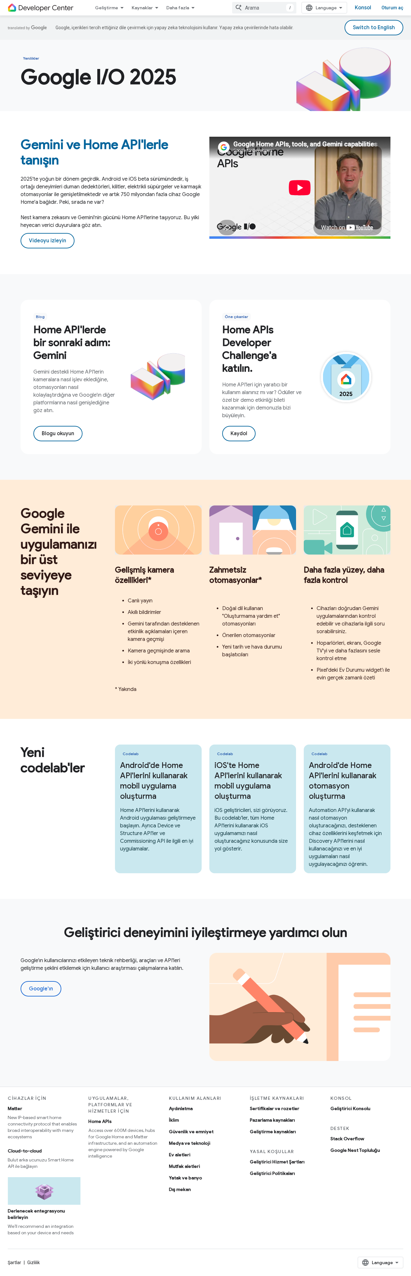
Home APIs (100, 1121)
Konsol (363, 7)
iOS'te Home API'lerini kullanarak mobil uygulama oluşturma (248, 781)
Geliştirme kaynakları (273, 1131)
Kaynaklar (142, 8)
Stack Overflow (347, 1139)
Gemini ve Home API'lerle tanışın (94, 152)
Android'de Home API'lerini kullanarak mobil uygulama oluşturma (154, 781)
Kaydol (239, 433)
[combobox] (264, 7)
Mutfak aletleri (184, 1166)
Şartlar (14, 1262)
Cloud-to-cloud (25, 1151)
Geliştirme (106, 8)
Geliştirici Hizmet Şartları (277, 1162)
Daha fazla (177, 8)
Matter (15, 1108)
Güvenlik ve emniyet (191, 1131)
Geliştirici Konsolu (350, 1108)
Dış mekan (180, 1189)
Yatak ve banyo (185, 1178)
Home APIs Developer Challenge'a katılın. (249, 349)
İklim (174, 1120)
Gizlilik (33, 1262)
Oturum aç (392, 7)
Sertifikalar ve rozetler (274, 1108)
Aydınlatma (181, 1108)
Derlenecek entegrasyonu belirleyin (36, 1214)
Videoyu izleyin (47, 240)
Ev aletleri (179, 1155)
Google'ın (41, 989)
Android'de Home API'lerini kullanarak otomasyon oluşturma (342, 781)
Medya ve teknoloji (189, 1143)
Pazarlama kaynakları (272, 1120)
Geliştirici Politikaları (272, 1173)
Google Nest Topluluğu (355, 1150)
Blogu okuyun (58, 433)
